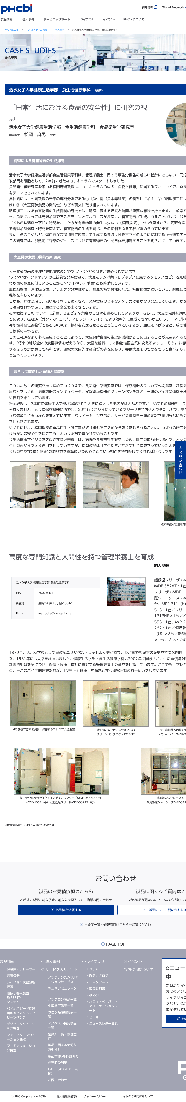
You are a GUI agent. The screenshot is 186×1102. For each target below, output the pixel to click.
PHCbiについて (133, 19)
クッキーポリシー (95, 1096)
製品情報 (6, 19)
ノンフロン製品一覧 (62, 999)
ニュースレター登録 (103, 1023)
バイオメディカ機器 (37, 30)
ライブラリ (87, 19)
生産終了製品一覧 (60, 1005)
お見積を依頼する (68, 910)
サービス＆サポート (57, 19)
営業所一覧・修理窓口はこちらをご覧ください (117, 924)
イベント (109, 19)
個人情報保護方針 (67, 1096)
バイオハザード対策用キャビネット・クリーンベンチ (21, 1013)
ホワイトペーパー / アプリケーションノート (103, 1006)
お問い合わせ (57, 1080)
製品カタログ (98, 975)
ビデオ (94, 1017)
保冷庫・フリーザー (21, 969)
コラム (94, 969)
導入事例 (28, 19)
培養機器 (13, 975)
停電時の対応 (57, 1062)
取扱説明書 (97, 988)
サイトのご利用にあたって (136, 1096)
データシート (98, 982)
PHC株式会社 (11, 30)
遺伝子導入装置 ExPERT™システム (18, 998)
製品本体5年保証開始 (63, 1056)
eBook (94, 995)
